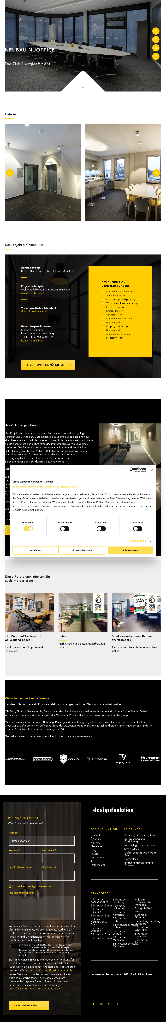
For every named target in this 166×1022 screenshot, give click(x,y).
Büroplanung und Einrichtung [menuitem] (134, 840)
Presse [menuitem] (94, 854)
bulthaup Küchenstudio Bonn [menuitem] (99, 922)
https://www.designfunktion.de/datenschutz (34, 988)
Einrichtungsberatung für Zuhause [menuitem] (139, 864)
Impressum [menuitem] (97, 857)
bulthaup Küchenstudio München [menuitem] (143, 902)
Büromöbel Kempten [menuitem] (119, 913)
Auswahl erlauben (83, 550)
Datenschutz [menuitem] (98, 865)
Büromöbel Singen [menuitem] (141, 941)
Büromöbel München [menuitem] (119, 938)
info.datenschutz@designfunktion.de (51, 970)
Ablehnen (35, 550)
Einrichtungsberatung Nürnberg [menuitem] (145, 922)
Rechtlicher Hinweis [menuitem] (142, 974)
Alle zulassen (130, 550)
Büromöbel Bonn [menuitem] (101, 916)
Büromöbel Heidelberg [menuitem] (119, 907)
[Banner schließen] (152, 470)
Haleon (63, 636)
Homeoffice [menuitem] (131, 859)
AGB (48, 486)
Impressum (19, 486)
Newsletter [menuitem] (97, 846)
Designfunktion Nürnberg (45, 365)
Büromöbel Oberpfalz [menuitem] (141, 928)
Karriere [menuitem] (95, 843)
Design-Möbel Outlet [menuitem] (143, 910)
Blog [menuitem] (93, 850)
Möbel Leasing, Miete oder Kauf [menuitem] (140, 854)
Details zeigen (139, 540)
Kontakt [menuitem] (95, 835)
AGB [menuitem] (93, 861)
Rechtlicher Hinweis (65, 486)
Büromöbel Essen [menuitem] (101, 938)
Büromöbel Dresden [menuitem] (97, 929)
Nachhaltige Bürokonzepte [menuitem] (140, 845)
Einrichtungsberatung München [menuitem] (123, 945)
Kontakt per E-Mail (32, 341)
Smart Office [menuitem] (131, 849)
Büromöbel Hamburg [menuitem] (119, 901)
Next (156, 173)
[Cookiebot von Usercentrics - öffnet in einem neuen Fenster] (132, 469)
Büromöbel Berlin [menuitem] (101, 906)
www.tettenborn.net (32, 293)
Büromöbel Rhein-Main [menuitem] (141, 935)
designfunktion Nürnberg (36, 311)
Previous (10, 173)
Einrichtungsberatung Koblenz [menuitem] (123, 926)
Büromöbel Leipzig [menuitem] (119, 932)
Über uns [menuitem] (96, 839)
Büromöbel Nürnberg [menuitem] (141, 916)
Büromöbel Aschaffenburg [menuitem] (99, 900)
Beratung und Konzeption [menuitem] (139, 835)
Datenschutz (35, 486)
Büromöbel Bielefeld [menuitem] (97, 910)
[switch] (61, 527)
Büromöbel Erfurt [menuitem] (101, 934)
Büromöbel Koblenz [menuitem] (119, 920)
